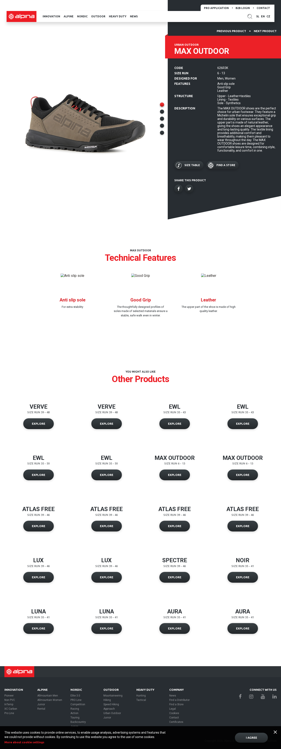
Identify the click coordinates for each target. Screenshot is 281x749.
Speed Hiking (111, 704)
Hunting (141, 695)
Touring (74, 717)
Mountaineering (112, 695)
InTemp (8, 704)
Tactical (141, 700)
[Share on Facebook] (178, 189)
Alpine (69, 16)
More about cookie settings (24, 742)
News (134, 16)
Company (176, 689)
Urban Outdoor (112, 713)
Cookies (174, 713)
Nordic (82, 16)
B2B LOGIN (243, 8)
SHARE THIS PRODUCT (190, 180)
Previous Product (231, 31)
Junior (41, 704)
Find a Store (176, 704)
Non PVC (9, 700)
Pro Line (9, 713)
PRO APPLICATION (216, 8)
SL (257, 16)
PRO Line (75, 700)
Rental (41, 708)
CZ (268, 16)
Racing (74, 708)
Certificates (176, 722)
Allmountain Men (47, 695)
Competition (77, 704)
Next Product (265, 31)
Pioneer (9, 695)
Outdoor (98, 16)
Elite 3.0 (75, 695)
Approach (109, 708)
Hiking (107, 700)
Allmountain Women (49, 700)
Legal (172, 708)
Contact (174, 717)
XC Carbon (10, 708)
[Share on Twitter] (189, 189)
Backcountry (78, 722)
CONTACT (263, 8)
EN (263, 16)
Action (74, 713)
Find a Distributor (179, 700)
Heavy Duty (117, 16)
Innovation (51, 16)
